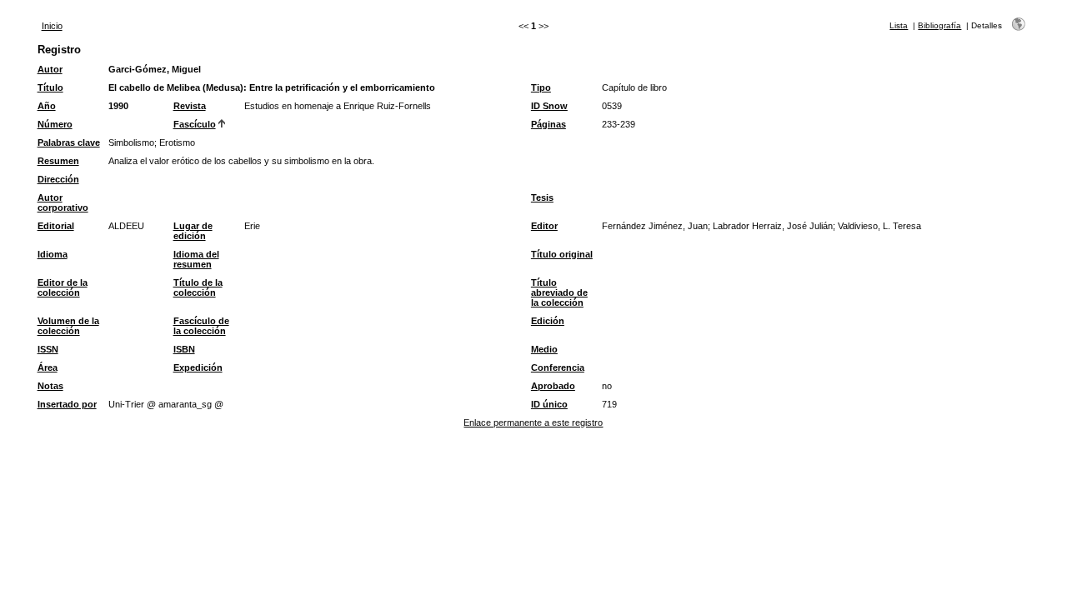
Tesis (542, 197)
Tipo (541, 87)
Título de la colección (198, 288)
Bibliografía (939, 25)
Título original (562, 254)
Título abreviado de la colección (559, 293)
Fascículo (194, 124)
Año (47, 106)
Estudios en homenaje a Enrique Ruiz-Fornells (337, 106)
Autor (50, 69)
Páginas (548, 124)
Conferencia (557, 367)
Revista (189, 106)
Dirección (58, 179)
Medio (544, 349)
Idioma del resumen (196, 259)
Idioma (53, 254)
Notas (50, 386)
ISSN (48, 349)
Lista (898, 25)
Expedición (198, 367)
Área (48, 367)
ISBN (184, 349)
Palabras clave (69, 143)
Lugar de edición (193, 231)
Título (50, 87)
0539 (612, 106)
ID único (549, 404)
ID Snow (549, 106)
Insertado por (67, 404)
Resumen (58, 161)
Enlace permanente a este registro (533, 423)
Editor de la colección (63, 288)
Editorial (56, 226)
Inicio (52, 26)
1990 (118, 106)
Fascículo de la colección (201, 326)
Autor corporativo (63, 202)
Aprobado (553, 386)
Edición (547, 321)
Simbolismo (131, 143)
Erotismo (177, 143)
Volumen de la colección (68, 326)
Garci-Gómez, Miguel (154, 69)
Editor (544, 226)
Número (55, 124)
